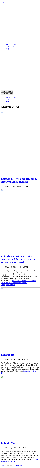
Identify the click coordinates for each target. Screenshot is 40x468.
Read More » (18, 283)
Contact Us (10, 46)
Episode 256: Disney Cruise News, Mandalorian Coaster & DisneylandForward (18, 259)
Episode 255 (8, 354)
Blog (7, 49)
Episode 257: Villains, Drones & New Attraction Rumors (19, 180)
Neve (3, 465)
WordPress (18, 465)
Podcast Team (11, 44)
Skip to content (6, 2)
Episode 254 (8, 443)
